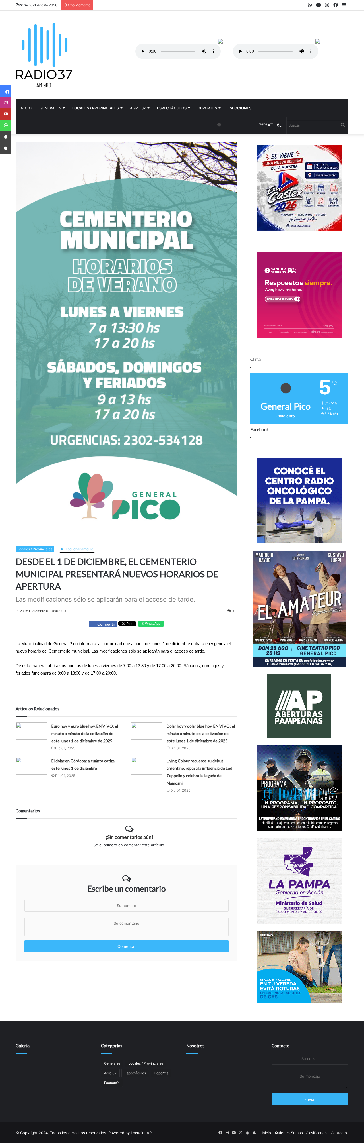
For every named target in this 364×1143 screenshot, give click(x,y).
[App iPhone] (5, 148)
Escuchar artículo (79, 549)
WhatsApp (152, 624)
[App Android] (5, 136)
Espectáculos (172, 108)
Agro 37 (138, 108)
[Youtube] (5, 114)
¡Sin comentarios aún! (129, 837)
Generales (50, 108)
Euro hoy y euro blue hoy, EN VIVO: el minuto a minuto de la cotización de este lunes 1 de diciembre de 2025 (84, 733)
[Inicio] (44, 55)
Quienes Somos (289, 1132)
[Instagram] (5, 102)
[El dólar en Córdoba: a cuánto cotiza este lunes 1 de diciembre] (31, 766)
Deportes (207, 108)
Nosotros (195, 1045)
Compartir (106, 624)
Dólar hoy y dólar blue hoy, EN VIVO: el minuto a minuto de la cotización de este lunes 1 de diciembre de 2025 (201, 733)
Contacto (280, 1045)
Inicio (26, 108)
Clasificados (316, 1132)
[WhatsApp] (5, 125)
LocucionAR (141, 1132)
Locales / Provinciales (95, 108)
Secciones (240, 108)
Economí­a (112, 1083)
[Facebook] (5, 91)
